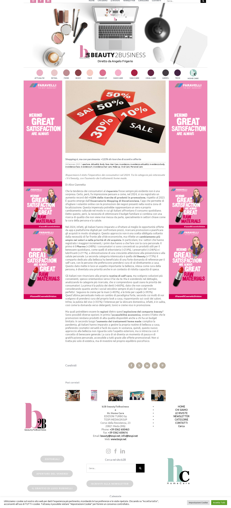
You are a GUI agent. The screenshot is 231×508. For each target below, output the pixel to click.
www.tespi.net (118, 439)
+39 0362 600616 (118, 432)
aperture (86, 164)
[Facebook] (115, 451)
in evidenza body (157, 164)
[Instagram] (108, 451)
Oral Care (125, 167)
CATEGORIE (181, 419)
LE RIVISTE (181, 413)
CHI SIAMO (181, 409)
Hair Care (114, 164)
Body (102, 164)
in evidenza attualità (139, 164)
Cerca (181, 426)
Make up (116, 167)
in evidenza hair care (102, 167)
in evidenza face (72, 167)
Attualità (95, 164)
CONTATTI (181, 422)
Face (107, 164)
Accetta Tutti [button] (219, 502)
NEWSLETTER (181, 416)
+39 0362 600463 (119, 429)
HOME (181, 406)
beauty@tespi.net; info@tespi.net (119, 435)
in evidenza (124, 164)
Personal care (137, 167)
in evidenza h (86, 167)
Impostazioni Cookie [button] (198, 502)
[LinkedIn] (122, 451)
